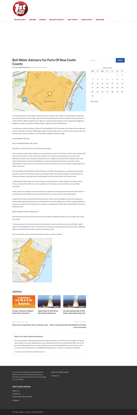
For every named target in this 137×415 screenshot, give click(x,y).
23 (122, 87)
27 (107, 92)
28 (112, 92)
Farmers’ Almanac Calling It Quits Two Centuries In (22, 312)
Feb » (96, 101)
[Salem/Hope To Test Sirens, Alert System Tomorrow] (49, 309)
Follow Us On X (20, 19)
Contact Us (16, 394)
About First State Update (60, 372)
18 (97, 87)
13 (107, 83)
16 (122, 83)
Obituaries (100, 19)
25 (97, 92)
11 (97, 83)
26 (102, 92)
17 (92, 87)
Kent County (73, 19)
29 (117, 92)
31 (92, 96)
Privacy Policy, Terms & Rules (22, 396)
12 (102, 83)
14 (112, 83)
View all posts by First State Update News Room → (30, 352)
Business (42, 19)
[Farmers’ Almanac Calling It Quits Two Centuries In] (23, 309)
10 (92, 83)
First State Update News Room (21, 67)
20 (107, 87)
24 (92, 92)
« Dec (92, 101)
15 (117, 83)
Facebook (15, 400)
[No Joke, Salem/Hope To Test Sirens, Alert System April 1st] (74, 309)
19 (102, 87)
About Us (15, 391)
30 (122, 92)
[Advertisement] (68, 40)
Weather (32, 19)
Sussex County (86, 19)
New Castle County (56, 19)
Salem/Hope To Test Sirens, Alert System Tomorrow (48, 312)
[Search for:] (107, 60)
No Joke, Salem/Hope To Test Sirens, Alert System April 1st (74, 312)
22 (117, 87)
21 (112, 87)
